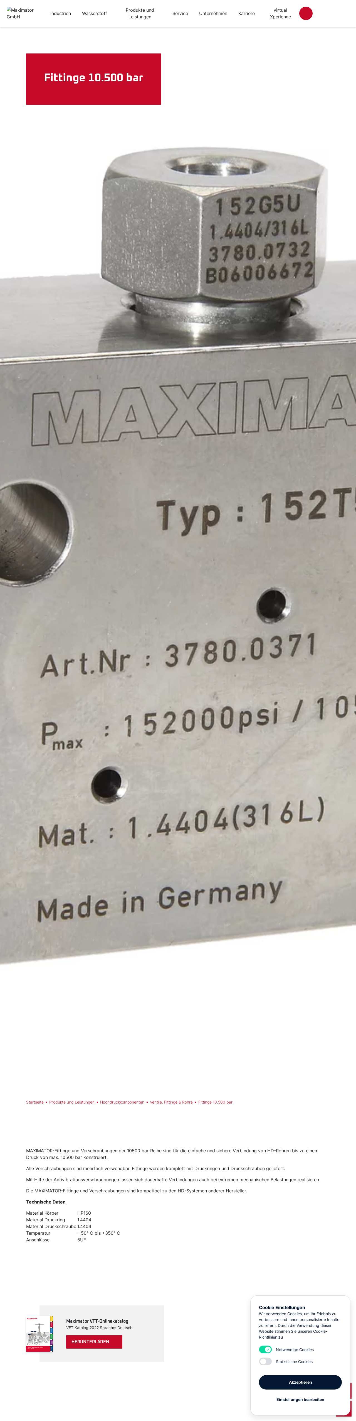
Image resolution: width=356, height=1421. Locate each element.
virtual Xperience (280, 13)
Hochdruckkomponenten (122, 1102)
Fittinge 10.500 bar (215, 1102)
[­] (306, 13)
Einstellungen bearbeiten (300, 1399)
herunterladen (90, 1342)
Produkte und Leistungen (72, 1102)
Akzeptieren (300, 1382)
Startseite (35, 1102)
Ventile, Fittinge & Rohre (171, 1102)
